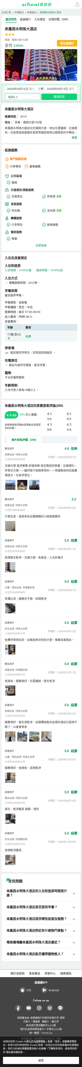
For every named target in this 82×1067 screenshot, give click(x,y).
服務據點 (65, 973)
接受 (41, 1060)
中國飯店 (19, 12)
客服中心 (50, 973)
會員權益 (34, 973)
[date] (23, 89)
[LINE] (60, 1008)
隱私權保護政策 (14, 1052)
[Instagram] (39, 1008)
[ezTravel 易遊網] (41, 4)
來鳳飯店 (32, 12)
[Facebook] (18, 1008)
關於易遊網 (17, 973)
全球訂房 (6, 12)
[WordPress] (50, 1008)
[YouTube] (29, 1008)
